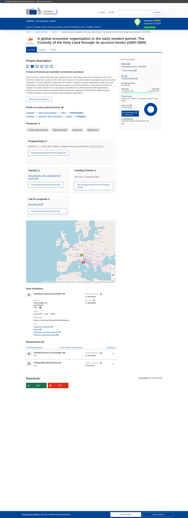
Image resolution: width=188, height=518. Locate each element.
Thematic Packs (40, 27)
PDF (60, 385)
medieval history (76, 113)
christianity (80, 116)
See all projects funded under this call (45, 211)
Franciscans (77, 130)
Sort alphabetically (34, 348)
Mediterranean (93, 130)
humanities (30, 113)
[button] (111, 12)
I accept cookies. (125, 514)
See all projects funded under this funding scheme (93, 186)
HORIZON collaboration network (53, 335)
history (63, 113)
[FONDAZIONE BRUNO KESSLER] (81, 255)
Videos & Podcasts (71, 27)
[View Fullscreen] (112, 266)
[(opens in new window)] (43, 11)
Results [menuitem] (53, 50)
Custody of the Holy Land (37, 130)
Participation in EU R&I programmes (54, 332)
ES (37, 66)
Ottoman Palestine (60, 130)
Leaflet (46, 282)
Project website (130, 70)
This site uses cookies (30, 514)
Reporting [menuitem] (42, 50)
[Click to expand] (113, 354)
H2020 (54, 32)
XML (38, 385)
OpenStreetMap (59, 282)
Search (97, 27)
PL (51, 66)
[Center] (112, 274)
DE (28, 66)
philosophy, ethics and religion (50, 116)
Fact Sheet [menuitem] (31, 50)
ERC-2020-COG (35, 204)
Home (29, 27)
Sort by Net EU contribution (70, 348)
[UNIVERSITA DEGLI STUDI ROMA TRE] (83, 262)
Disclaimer (112, 282)
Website (44, 329)
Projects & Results (55, 27)
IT (46, 66)
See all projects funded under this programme (48, 153)
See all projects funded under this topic (46, 185)
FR (42, 66)
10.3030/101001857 (128, 78)
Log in (102, 12)
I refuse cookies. (158, 514)
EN (32, 66)
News (82, 27)
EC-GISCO (77, 282)
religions (69, 116)
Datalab (90, 27)
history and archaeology (47, 113)
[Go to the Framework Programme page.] (30, 40)
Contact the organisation (50, 327)
